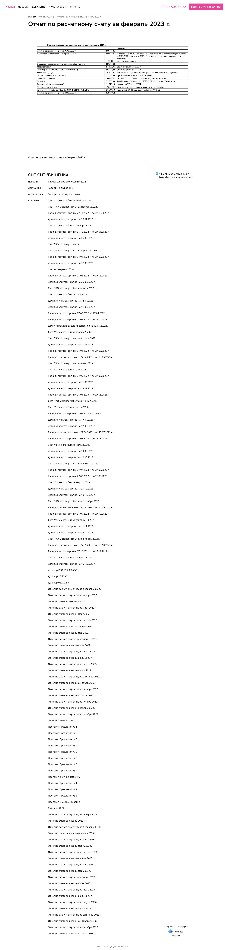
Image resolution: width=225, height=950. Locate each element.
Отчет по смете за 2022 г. (62, 720)
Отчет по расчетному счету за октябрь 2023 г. (74, 927)
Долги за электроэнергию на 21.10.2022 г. (71, 488)
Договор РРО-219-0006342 (63, 570)
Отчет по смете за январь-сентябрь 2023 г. (72, 920)
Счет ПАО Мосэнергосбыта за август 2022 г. (73, 463)
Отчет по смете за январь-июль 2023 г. (70, 895)
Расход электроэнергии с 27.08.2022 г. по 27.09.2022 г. (78, 476)
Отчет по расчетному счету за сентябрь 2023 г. (75, 914)
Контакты (74, 6)
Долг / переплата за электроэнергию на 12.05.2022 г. (78, 325)
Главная (10, 6)
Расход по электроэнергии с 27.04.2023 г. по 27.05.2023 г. (80, 357)
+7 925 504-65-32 (173, 6)
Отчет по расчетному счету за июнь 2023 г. (72, 877)
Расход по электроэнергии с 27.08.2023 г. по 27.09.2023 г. (80, 507)
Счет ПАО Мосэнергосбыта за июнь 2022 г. (72, 400)
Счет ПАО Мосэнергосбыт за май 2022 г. (71, 363)
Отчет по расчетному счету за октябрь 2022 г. (74, 689)
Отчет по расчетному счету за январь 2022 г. (73, 595)
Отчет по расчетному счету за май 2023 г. (71, 864)
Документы (39, 6)
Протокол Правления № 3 (62, 739)
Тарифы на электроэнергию (64, 194)
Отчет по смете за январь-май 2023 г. (69, 870)
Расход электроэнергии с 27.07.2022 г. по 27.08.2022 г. (78, 438)
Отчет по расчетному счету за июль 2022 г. (72, 651)
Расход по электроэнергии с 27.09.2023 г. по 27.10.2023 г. (80, 545)
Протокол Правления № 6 (62, 758)
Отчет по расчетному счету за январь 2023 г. (73, 814)
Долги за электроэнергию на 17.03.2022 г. (71, 263)
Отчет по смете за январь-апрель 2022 (70, 626)
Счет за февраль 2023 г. (61, 269)
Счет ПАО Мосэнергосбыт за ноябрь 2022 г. (73, 206)
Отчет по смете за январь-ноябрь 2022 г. (71, 707)
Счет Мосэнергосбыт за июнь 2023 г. (69, 407)
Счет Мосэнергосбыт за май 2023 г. (68, 369)
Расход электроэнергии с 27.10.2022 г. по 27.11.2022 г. (78, 551)
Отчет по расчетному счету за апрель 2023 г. (73, 852)
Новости (23, 6)
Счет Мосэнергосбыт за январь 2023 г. (70, 200)
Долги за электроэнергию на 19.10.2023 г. (71, 494)
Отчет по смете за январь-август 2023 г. (70, 908)
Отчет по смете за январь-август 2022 (69, 670)
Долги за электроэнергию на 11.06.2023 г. (71, 382)
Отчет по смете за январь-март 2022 (68, 613)
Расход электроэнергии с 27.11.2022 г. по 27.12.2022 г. (78, 212)
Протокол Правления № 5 (62, 751)
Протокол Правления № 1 (62, 726)
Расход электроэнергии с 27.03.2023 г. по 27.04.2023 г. (78, 319)
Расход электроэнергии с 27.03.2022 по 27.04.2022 (76, 313)
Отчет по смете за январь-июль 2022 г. (70, 657)
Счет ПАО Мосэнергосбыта (63, 244)
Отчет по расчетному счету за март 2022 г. (72, 607)
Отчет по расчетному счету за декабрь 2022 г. (74, 714)
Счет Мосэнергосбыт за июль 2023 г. (69, 444)
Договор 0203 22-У (58, 582)
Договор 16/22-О (57, 576)
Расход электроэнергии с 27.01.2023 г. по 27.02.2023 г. (78, 256)
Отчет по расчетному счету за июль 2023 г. (72, 889)
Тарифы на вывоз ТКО (60, 187)
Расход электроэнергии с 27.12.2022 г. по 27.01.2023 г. (78, 231)
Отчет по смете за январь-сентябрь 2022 (71, 682)
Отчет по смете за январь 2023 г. (67, 820)
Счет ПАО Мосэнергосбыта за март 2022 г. (72, 288)
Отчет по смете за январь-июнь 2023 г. (70, 883)
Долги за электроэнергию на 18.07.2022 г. (71, 388)
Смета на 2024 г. (57, 808)
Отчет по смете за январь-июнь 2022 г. (70, 645)
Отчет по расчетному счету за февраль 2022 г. (74, 588)
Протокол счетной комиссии (64, 776)
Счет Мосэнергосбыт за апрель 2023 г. (70, 332)
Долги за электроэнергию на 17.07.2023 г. (71, 419)
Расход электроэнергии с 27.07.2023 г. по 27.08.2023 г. (78, 469)
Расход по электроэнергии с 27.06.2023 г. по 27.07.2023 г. (80, 432)
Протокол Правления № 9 (62, 770)
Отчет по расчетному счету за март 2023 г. (72, 839)
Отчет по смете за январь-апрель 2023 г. (71, 858)
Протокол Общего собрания (64, 801)
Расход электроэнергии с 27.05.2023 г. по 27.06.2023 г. (78, 394)
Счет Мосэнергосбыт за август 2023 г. (69, 482)
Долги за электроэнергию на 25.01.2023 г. (71, 219)
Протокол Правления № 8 (62, 764)
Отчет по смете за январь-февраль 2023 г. (72, 833)
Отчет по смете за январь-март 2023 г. (70, 845)
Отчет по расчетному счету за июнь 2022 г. (72, 639)
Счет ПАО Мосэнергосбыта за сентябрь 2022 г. (74, 501)
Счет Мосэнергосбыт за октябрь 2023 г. (70, 557)
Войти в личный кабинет (206, 6)
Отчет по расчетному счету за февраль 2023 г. (74, 826)
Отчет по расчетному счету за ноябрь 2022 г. (73, 701)
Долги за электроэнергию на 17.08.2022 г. (71, 425)
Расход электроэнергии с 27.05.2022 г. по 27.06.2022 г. (78, 375)
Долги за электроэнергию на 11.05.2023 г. (71, 306)
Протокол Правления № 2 (62, 732)
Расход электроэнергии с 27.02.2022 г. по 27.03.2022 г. (78, 275)
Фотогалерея (57, 6)
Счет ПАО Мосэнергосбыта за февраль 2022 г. (74, 250)
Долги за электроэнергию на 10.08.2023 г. (71, 457)
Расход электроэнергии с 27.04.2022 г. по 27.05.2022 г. (78, 350)
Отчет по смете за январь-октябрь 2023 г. (72, 933)
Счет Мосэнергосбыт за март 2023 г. (68, 294)
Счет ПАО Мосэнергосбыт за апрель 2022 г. (73, 338)
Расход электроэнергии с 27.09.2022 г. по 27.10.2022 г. (78, 513)
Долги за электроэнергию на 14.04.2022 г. (71, 300)
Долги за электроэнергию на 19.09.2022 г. (71, 451)
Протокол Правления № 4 (62, 745)
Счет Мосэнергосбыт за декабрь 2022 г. (70, 225)
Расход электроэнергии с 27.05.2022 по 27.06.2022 (76, 413)
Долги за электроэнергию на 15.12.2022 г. (71, 563)
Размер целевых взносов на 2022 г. (68, 181)
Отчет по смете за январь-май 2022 (68, 632)
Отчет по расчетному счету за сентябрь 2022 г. (75, 676)
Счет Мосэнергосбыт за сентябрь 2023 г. (71, 519)
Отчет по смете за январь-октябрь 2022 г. (72, 695)
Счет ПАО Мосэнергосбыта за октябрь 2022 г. (74, 538)
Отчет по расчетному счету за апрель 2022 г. (73, 620)
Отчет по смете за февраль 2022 (66, 601)
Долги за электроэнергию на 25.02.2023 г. (71, 238)
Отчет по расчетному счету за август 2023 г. (73, 902)
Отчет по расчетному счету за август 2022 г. (73, 664)
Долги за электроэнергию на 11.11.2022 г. (71, 526)
